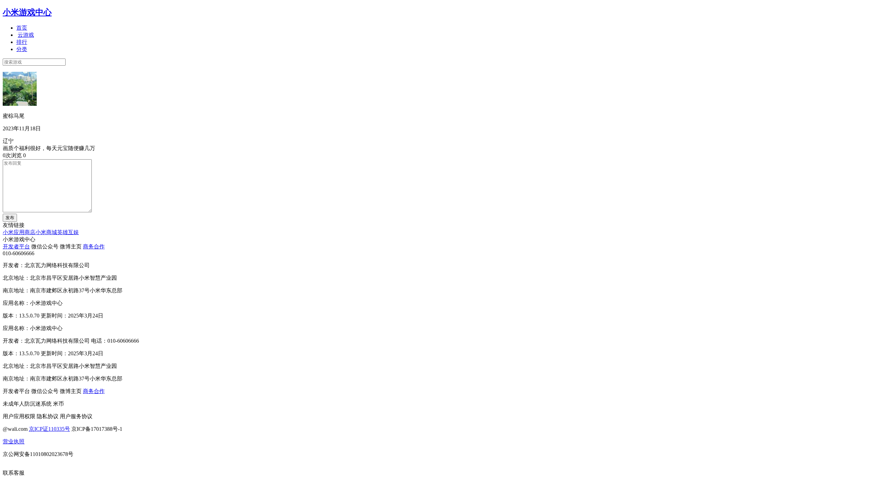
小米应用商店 (19, 232)
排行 (21, 42)
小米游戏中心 (27, 12)
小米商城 (46, 232)
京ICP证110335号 (49, 429)
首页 (21, 28)
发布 (9, 217)
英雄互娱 (68, 232)
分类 (21, 49)
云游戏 (26, 35)
